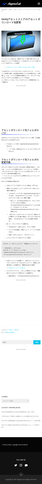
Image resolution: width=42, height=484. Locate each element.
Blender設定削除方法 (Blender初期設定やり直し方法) (17, 412)
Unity (11, 330)
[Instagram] (21, 465)
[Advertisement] (21, 107)
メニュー (39, 3)
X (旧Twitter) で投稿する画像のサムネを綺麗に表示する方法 (19, 416)
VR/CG (16, 330)
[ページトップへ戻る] (21, 475)
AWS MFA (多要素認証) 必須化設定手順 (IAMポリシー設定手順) (21, 420)
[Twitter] (15, 465)
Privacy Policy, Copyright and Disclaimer (15, 445)
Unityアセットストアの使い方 (17, 268)
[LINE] (26, 465)
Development (10, 332)
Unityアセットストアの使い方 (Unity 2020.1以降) (21, 67)
